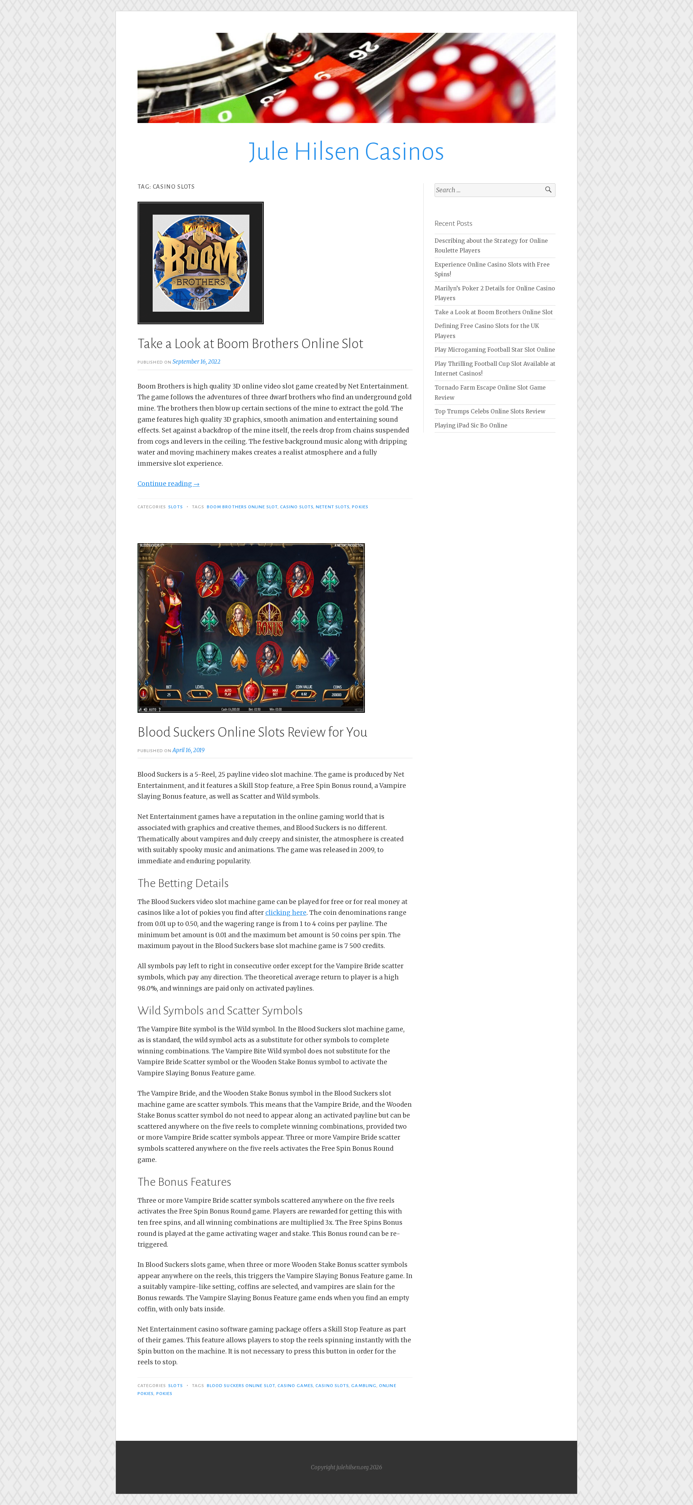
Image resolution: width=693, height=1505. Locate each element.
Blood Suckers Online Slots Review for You (252, 732)
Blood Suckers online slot (241, 1385)
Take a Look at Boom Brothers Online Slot (250, 344)
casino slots (296, 506)
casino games (295, 1385)
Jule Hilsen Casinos (346, 151)
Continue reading (169, 484)
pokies (360, 506)
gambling (363, 1385)
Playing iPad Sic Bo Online (471, 425)
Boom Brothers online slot (242, 506)
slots (175, 506)
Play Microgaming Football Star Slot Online (495, 349)
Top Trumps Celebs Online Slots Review (490, 411)
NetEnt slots (332, 506)
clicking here (285, 913)
